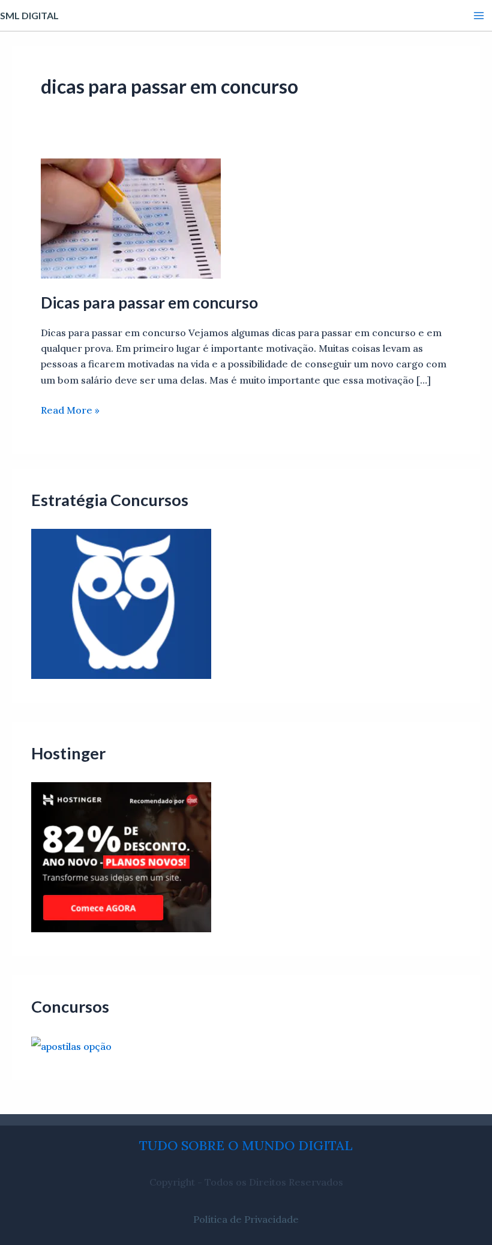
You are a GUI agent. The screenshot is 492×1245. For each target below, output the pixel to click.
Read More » (70, 409)
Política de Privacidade (246, 1219)
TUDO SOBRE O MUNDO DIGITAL (246, 1145)
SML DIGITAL (29, 15)
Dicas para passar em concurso (149, 302)
